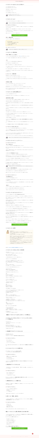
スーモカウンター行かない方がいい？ (19, 1)
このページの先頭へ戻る (32, 433)
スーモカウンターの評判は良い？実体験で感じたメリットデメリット (15, 247)
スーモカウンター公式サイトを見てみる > (19, 35)
